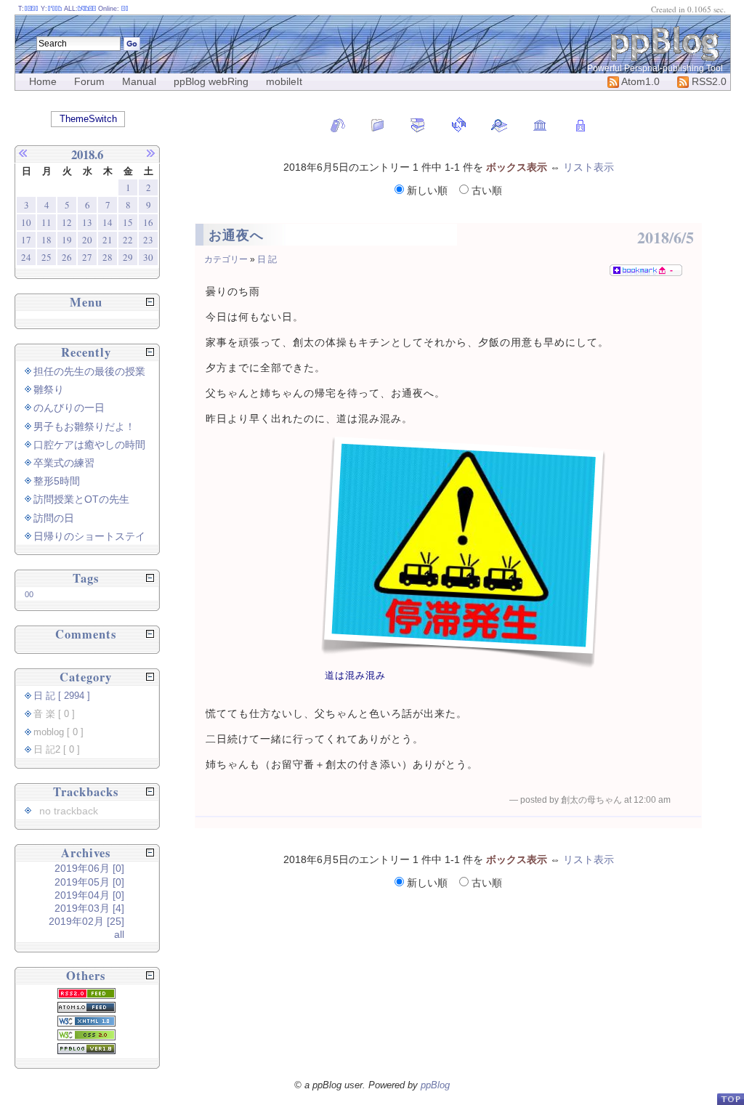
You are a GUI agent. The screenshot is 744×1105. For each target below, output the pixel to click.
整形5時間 (56, 481)
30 (148, 257)
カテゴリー (226, 259)
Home (43, 81)
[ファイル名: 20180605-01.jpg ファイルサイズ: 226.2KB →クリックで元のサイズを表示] (463, 552)
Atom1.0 (639, 81)
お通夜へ (236, 235)
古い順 (485, 190)
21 (107, 239)
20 (87, 239)
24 (26, 257)
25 (46, 257)
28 (107, 257)
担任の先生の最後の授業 (89, 371)
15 (128, 222)
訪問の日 (53, 518)
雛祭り (48, 389)
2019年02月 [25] (86, 921)
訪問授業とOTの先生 (81, 499)
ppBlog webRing (211, 81)
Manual (139, 81)
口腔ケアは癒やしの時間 (89, 444)
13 (87, 222)
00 (29, 594)
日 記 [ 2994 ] (61, 696)
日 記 (267, 259)
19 (67, 239)
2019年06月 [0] (89, 868)
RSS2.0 (708, 81)
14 (107, 222)
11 (46, 222)
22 (128, 239)
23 (148, 239)
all (119, 934)
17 (26, 239)
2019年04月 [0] (89, 895)
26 (67, 257)
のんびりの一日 (69, 407)
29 (128, 257)
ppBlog (435, 1085)
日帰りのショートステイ (89, 536)
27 (87, 257)
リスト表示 (588, 167)
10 (26, 222)
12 (67, 222)
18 (46, 239)
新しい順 (427, 190)
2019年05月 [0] (89, 882)
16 (148, 222)
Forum (89, 81)
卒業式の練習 (63, 463)
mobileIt (284, 81)
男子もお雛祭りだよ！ (84, 426)
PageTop (730, 1099)
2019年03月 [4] (89, 908)
